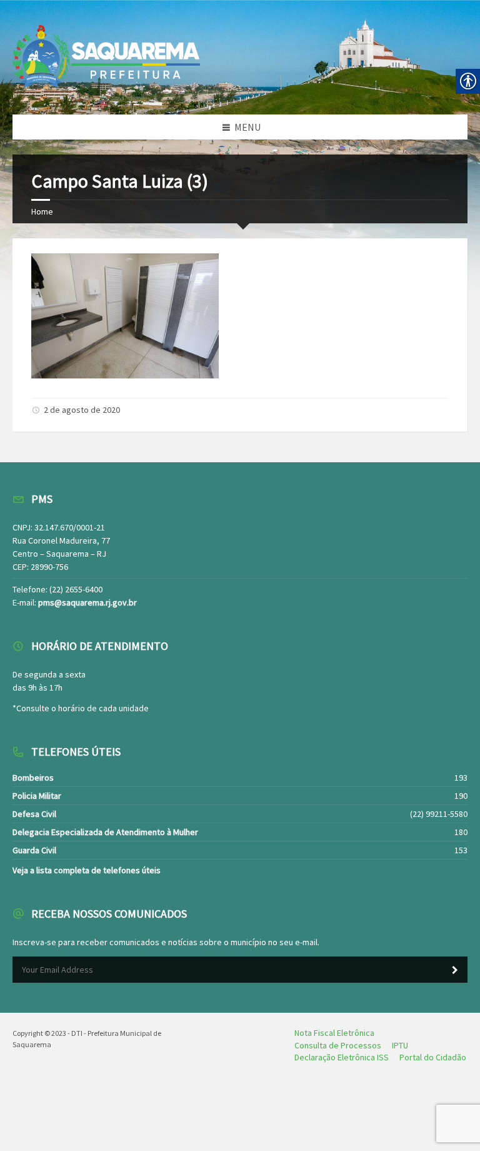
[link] (125, 374)
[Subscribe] (455, 970)
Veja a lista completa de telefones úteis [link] (86, 870)
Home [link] (42, 211)
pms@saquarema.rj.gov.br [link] (87, 602)
